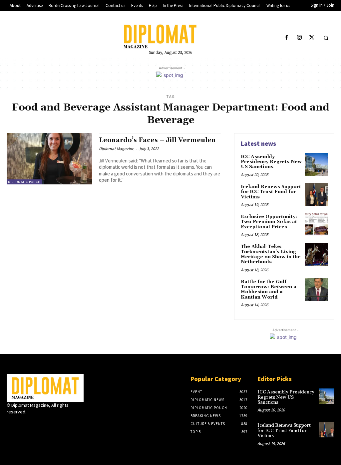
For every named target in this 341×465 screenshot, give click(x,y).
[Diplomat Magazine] (170, 36)
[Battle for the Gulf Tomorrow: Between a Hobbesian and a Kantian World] (316, 289)
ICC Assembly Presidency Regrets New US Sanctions (271, 162)
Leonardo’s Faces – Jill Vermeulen (157, 140)
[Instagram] (299, 37)
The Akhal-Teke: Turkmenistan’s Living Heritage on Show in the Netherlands (271, 254)
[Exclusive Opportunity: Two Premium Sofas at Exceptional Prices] (316, 224)
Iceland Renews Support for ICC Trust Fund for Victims (271, 192)
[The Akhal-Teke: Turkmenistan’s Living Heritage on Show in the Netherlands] (316, 254)
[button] (326, 38)
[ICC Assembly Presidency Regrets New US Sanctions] (316, 164)
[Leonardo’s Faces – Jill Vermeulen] (49, 158)
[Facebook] (286, 37)
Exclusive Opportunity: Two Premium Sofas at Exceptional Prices (269, 222)
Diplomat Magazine (116, 148)
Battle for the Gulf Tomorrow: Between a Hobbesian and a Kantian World (268, 289)
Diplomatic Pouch (24, 182)
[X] (311, 37)
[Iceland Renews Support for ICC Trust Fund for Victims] (316, 194)
